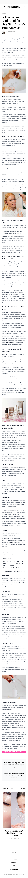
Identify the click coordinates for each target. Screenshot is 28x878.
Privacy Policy (14, 859)
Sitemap (14, 865)
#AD (17, 564)
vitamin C (10, 542)
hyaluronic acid (21, 48)
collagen (4, 174)
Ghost (22, 874)
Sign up (14, 852)
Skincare (4, 13)
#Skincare (14, 566)
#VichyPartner (22, 564)
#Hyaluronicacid (7, 568)
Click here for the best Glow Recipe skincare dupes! (12, 752)
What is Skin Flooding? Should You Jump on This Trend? (14, 833)
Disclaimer (14, 862)
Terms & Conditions (14, 856)
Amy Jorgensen (11, 31)
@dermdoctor (7, 558)
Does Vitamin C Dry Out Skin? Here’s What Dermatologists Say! (14, 765)
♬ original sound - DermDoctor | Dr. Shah (14, 571)
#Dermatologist (7, 566)
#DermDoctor (16, 568)
